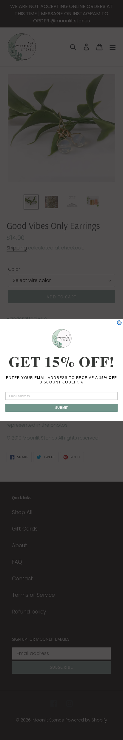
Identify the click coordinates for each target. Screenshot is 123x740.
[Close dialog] (119, 323)
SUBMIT (61, 408)
